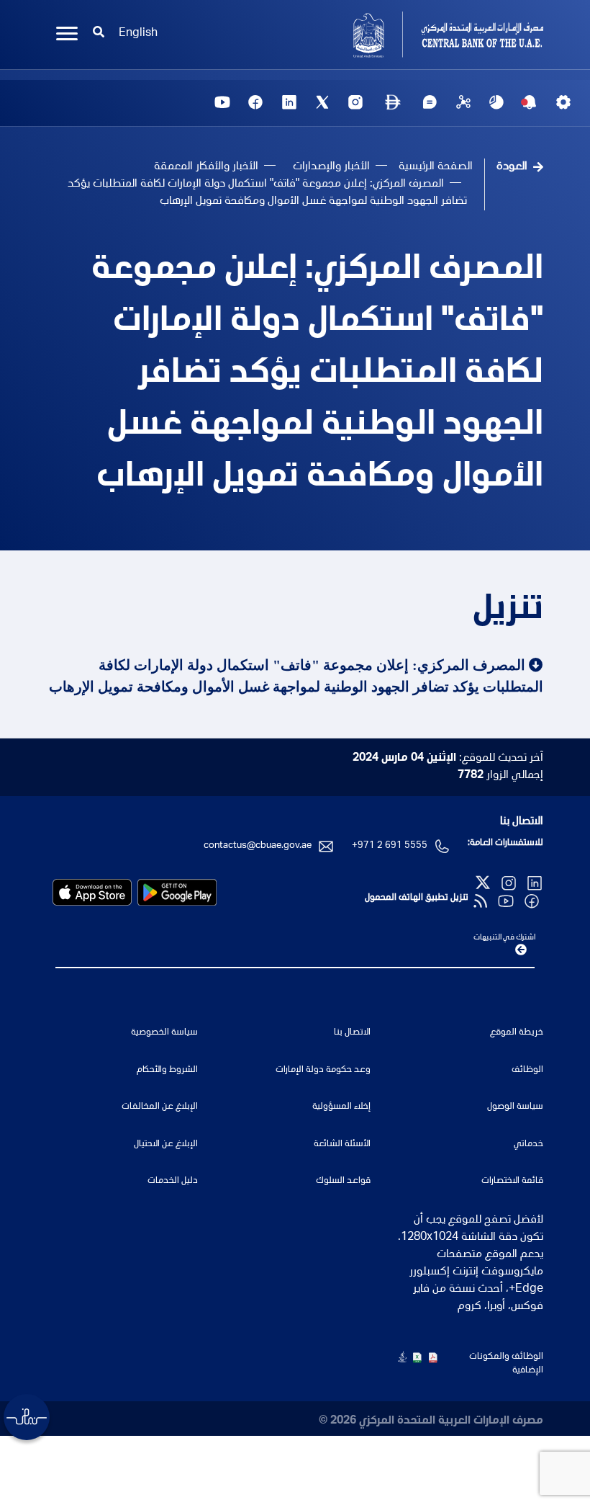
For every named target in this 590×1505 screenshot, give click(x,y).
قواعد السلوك (343, 1181)
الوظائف (527, 1070)
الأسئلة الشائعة (342, 1144)
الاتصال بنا (521, 822)
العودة (511, 167)
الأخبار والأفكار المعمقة (206, 167)
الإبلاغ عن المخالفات (160, 1107)
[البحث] (98, 34)
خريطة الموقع (516, 1032)
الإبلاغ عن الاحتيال (166, 1144)
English (138, 34)
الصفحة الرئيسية (436, 167)
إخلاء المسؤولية (341, 1107)
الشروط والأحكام (167, 1070)
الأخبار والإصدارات (331, 167)
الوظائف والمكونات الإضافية (506, 1364)
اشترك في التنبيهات (504, 938)
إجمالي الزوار (500, 776)
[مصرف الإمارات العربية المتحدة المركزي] (424, 35)
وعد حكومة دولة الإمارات (323, 1070)
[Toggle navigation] (67, 34)
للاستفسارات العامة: (505, 843)
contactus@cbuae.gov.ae (258, 846)
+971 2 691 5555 (389, 846)
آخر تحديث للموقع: (448, 758)
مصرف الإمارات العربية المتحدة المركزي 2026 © (431, 1421)
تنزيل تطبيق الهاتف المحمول (416, 898)
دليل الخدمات (173, 1181)
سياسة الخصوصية (164, 1032)
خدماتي (528, 1144)
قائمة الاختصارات (512, 1181)
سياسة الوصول (515, 1107)
